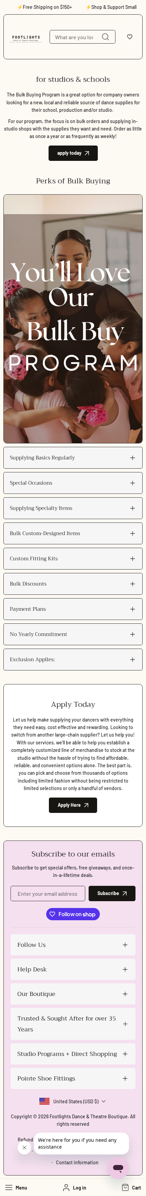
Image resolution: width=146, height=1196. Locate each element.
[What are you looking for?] (105, 37)
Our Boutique (36, 993)
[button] (129, 36)
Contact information (77, 1162)
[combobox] (82, 37)
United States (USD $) (75, 1101)
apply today (69, 153)
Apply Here (69, 805)
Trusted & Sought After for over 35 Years (66, 1024)
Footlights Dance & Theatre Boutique (89, 1116)
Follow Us (31, 944)
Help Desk (32, 969)
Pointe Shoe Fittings (46, 1078)
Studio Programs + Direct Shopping (67, 1053)
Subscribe (108, 893)
